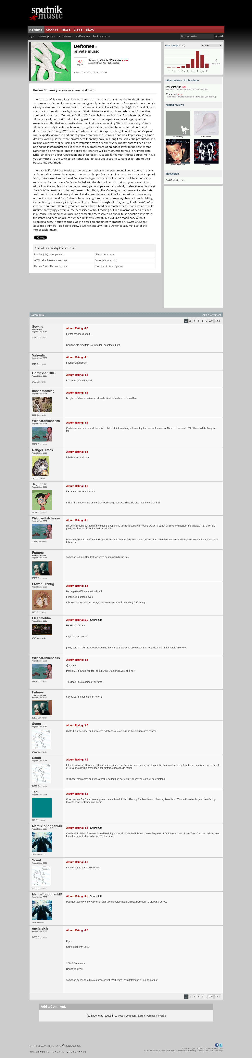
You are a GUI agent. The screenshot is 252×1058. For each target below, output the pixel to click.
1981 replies (113, 63)
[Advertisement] (193, 248)
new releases (65, 36)
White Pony (178, 137)
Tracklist (103, 72)
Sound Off (96, 619)
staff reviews (83, 36)
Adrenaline (206, 137)
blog (90, 29)
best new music (101, 36)
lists (78, 29)
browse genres (46, 36)
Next (217, 320)
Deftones (84, 46)
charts (52, 29)
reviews (36, 29)
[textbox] (197, 36)
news (66, 29)
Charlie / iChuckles (110, 60)
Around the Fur (178, 165)
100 (210, 320)
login (31, 36)
